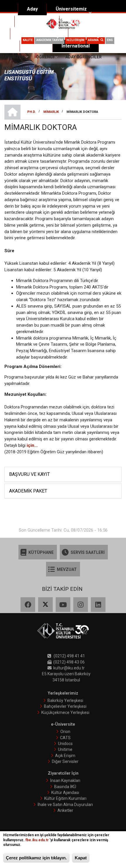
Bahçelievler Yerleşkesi (65, 706)
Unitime (65, 749)
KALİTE (28, 40)
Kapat (81, 857)
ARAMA (94, 40)
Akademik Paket (28, 491)
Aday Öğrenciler (83, 57)
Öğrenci (86, 33)
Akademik (34, 21)
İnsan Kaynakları (65, 780)
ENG (110, 40)
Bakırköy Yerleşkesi (65, 700)
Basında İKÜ (65, 786)
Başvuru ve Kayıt (29, 474)
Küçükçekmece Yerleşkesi (65, 712)
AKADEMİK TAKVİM (49, 40)
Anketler (65, 810)
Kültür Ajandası (65, 792)
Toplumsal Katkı (36, 33)
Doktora (51, 68)
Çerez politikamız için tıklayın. (36, 857)
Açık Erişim (65, 755)
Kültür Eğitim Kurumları (65, 798)
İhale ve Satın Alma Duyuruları (65, 804)
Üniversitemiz (71, 9)
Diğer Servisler (65, 761)
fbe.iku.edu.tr (37, 840)
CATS (65, 737)
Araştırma (79, 21)
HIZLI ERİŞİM (75, 40)
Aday (32, 9)
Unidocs (65, 743)
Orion (65, 731)
